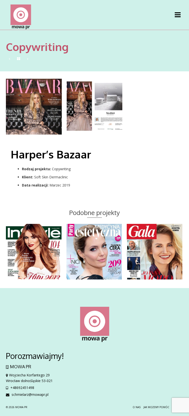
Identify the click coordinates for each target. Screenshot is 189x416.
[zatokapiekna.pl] (9, 59)
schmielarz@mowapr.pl (29, 394)
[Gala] (28, 59)
